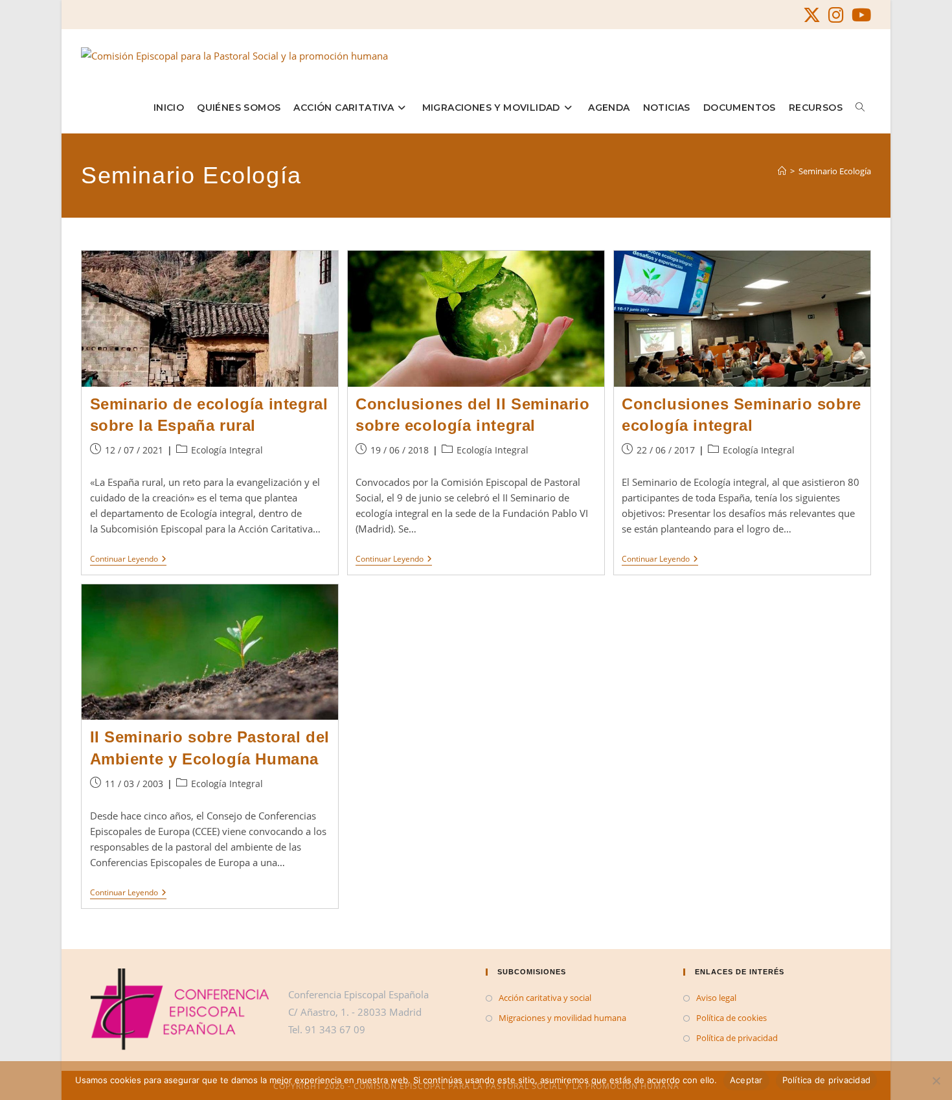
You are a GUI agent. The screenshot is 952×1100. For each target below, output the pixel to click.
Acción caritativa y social (545, 997)
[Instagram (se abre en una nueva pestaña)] (836, 15)
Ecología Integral (227, 450)
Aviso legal (716, 997)
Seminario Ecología (835, 171)
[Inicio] (782, 171)
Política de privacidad (737, 1038)
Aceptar (746, 1080)
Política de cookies (731, 1018)
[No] (935, 1080)
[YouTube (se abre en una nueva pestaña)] (859, 15)
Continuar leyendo (128, 560)
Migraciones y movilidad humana (562, 1018)
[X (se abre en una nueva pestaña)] (811, 15)
